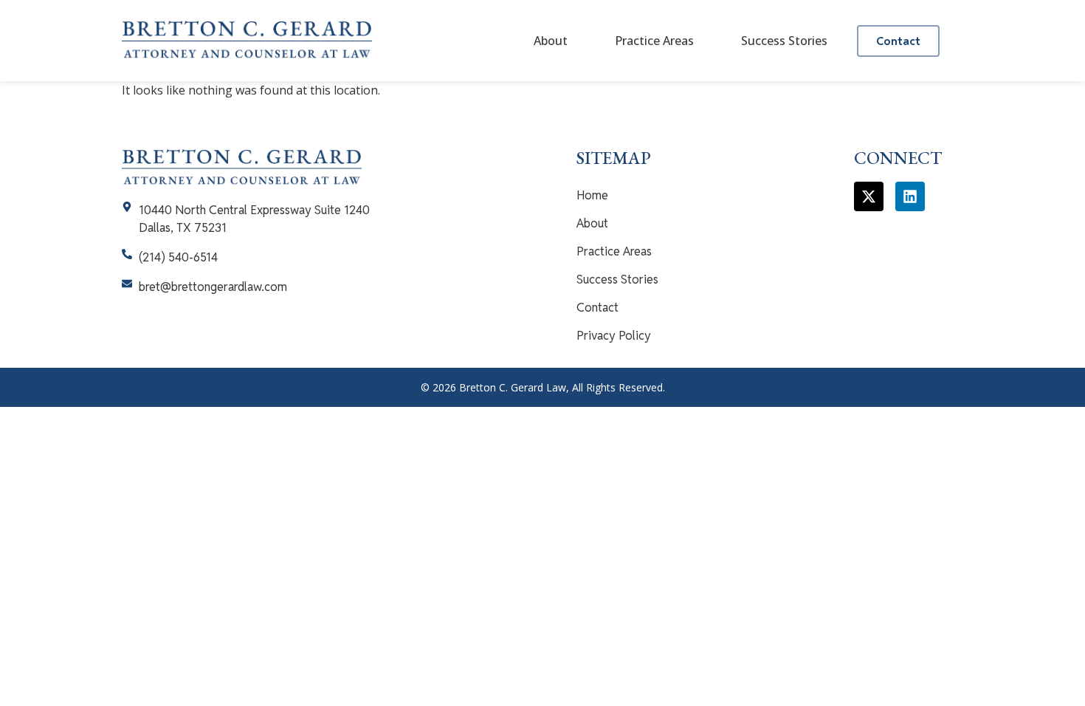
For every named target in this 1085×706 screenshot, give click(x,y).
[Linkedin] (910, 196)
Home (592, 195)
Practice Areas (654, 40)
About (551, 40)
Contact (597, 307)
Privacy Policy (613, 335)
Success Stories (784, 40)
